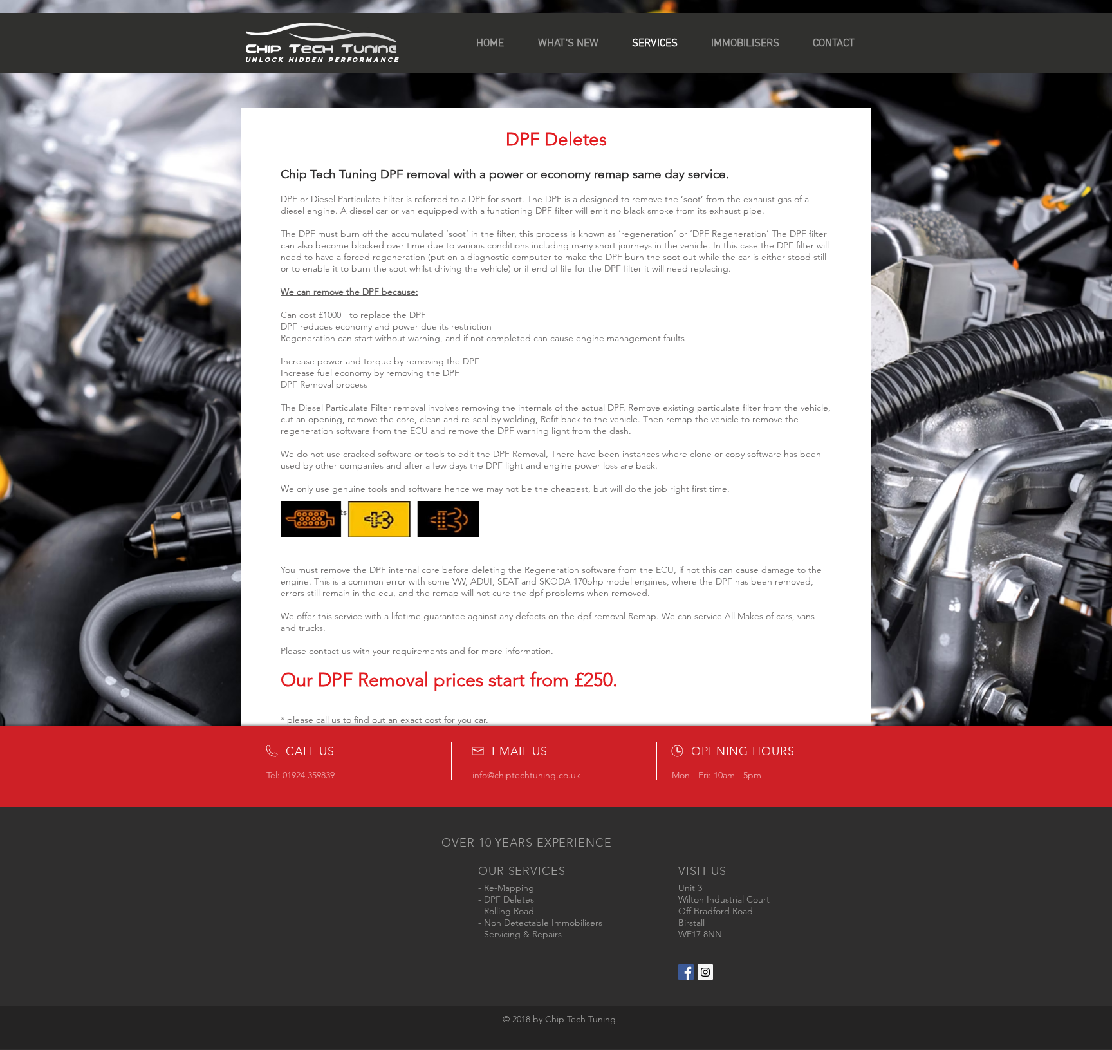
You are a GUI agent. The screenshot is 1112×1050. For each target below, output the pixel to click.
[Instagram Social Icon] (705, 972)
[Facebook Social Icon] (686, 972)
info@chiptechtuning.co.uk (526, 775)
